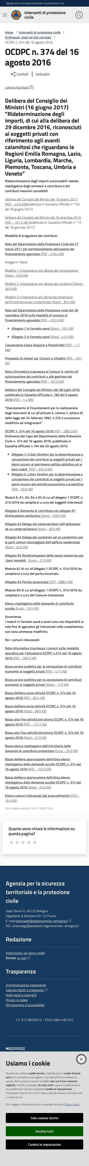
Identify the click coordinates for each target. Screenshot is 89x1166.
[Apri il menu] (4, 14)
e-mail (21, 957)
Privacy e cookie (17, 999)
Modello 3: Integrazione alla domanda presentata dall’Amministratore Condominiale (40, 299)
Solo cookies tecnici (44, 1117)
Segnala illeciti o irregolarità (25, 990)
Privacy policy (71, 1104)
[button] (79, 15)
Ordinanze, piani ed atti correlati (28, 37)
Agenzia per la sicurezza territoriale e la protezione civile (35, 3)
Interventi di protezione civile (39, 32)
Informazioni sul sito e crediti (25, 952)
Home (9, 32)
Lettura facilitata (17, 87)
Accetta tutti (45, 1131)
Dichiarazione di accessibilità (25, 1004)
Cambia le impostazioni (44, 1144)
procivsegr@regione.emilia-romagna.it (42, 920)
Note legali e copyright (21, 994)
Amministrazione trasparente (26, 985)
